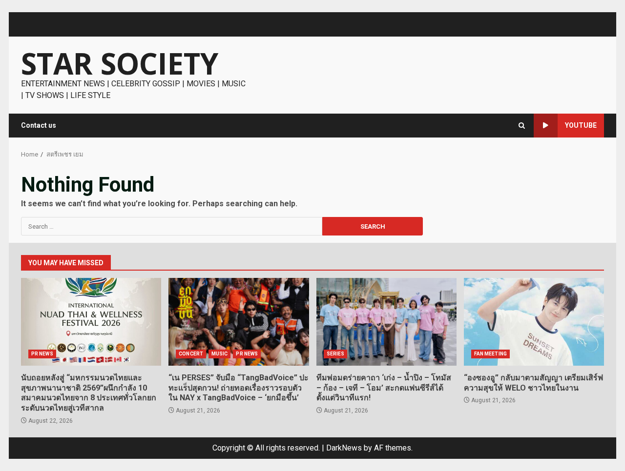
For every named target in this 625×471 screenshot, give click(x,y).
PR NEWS (42, 353)
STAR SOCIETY (119, 63)
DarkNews (344, 447)
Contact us (38, 125)
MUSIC (219, 353)
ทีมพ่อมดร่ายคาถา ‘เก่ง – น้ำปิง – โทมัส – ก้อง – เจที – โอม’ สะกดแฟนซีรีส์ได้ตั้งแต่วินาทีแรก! (386, 322)
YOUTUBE (581, 125)
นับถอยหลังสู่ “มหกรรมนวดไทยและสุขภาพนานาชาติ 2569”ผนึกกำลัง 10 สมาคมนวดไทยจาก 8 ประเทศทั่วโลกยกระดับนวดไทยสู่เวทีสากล (91, 322)
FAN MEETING (490, 353)
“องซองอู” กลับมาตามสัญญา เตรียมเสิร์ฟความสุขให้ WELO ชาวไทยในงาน (534, 322)
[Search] (522, 125)
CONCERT (191, 353)
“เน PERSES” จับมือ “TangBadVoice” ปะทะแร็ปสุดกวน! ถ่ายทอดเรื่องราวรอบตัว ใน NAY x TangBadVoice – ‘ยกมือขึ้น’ (238, 322)
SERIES (336, 353)
